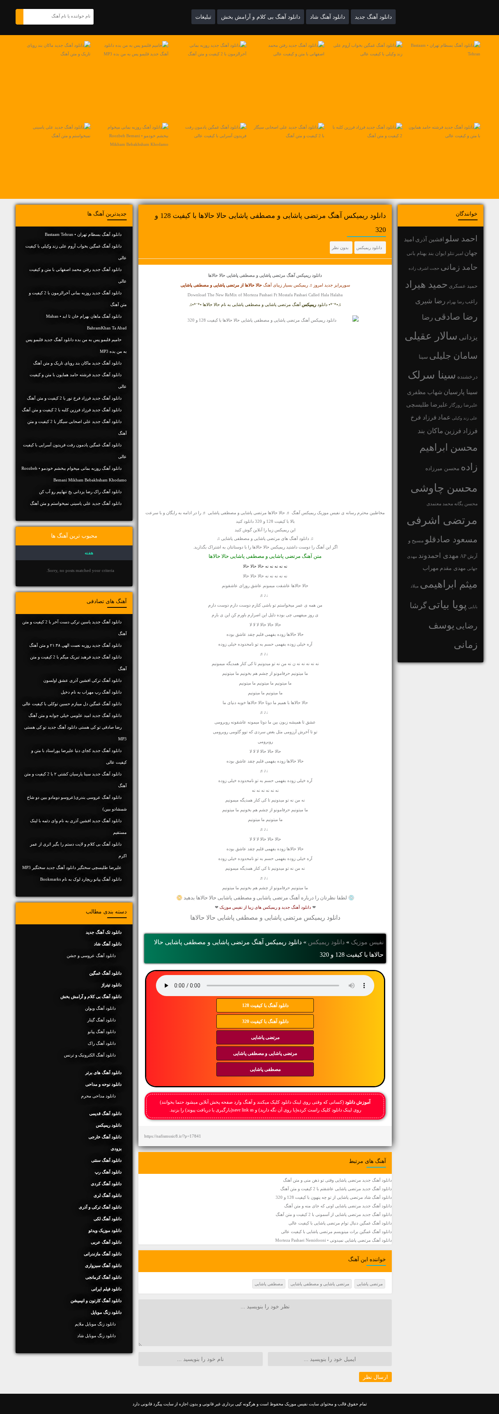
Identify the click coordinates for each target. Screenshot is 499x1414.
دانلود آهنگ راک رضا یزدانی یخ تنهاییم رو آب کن (80, 491)
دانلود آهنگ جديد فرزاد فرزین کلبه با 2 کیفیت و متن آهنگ (72, 409)
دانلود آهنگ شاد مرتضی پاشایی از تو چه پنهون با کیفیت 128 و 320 (334, 1197)
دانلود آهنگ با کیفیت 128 (265, 1005)
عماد (444, 417)
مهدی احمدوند (438, 555)
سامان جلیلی (453, 356)
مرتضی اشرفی (442, 520)
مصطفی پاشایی (265, 1069)
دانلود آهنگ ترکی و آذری (100, 1207)
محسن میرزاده (442, 468)
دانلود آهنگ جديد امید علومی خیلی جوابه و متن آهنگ (75, 715)
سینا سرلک (432, 375)
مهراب (431, 568)
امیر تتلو (455, 253)
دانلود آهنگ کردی (106, 1183)
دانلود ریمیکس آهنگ (304, 275)
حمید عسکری (463, 286)
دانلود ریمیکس (369, 247)
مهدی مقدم (453, 568)
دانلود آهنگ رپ (108, 1172)
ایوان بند (437, 253)
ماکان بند (430, 431)
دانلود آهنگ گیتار (101, 1020)
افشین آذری (429, 239)
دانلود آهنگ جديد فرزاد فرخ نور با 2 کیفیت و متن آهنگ (74, 398)
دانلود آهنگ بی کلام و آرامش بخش (260, 17)
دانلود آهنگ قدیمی (105, 1113)
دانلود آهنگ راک (102, 1043)
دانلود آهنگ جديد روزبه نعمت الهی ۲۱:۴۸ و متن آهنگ (75, 645)
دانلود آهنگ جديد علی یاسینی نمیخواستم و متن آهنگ (76, 503)
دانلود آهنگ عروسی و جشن (91, 955)
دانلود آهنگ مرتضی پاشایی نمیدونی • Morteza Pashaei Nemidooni (333, 1240)
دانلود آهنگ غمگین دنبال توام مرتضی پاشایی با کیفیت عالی (340, 1223)
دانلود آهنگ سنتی (106, 1160)
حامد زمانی (459, 267)
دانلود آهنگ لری (108, 1195)
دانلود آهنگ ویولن (100, 1008)
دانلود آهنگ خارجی (105, 1136)
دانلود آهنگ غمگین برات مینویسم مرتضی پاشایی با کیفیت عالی (336, 1231)
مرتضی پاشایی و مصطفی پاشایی (265, 1053)
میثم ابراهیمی (449, 584)
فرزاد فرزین (461, 431)
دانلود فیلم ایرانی (106, 1289)
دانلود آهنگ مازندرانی (103, 1253)
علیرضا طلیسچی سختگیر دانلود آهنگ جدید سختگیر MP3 (72, 867)
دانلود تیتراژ (111, 984)
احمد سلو (461, 238)
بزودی (116, 1148)
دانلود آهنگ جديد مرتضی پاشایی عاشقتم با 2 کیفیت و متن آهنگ (336, 1188)
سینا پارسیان (461, 392)
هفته (89, 553)
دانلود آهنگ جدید (373, 17)
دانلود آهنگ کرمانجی (103, 1277)
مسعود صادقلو (451, 539)
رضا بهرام (455, 301)
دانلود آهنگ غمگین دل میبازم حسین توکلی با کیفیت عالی (72, 703)
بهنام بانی (417, 253)
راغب (471, 301)
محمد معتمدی (439, 503)
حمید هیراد (426, 284)
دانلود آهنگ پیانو (102, 1031)
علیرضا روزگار (463, 405)
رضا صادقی (456, 317)
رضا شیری (430, 301)
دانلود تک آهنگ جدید (104, 932)
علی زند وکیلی (465, 418)
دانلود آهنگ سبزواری (103, 1265)
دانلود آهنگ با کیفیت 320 (265, 1021)
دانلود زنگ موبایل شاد (96, 1335)
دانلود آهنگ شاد (327, 17)
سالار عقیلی (431, 336)
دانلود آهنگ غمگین (105, 973)
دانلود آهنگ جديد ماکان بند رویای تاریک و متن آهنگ (77, 363)
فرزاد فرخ (424, 417)
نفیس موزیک (367, 942)
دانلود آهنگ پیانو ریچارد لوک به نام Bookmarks (81, 879)
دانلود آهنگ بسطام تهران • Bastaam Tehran (83, 234)
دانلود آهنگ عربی (106, 1242)
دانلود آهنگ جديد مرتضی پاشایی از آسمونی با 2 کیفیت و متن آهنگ (334, 1214)
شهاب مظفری (424, 392)
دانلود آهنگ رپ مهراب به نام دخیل (91, 692)
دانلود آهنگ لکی (108, 1218)
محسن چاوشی (444, 488)
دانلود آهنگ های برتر (103, 1072)
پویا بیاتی (447, 605)
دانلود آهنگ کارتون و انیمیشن (96, 1300)
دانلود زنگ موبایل (106, 1312)
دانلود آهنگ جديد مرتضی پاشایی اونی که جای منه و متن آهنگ (338, 1205)
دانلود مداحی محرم (98, 1096)
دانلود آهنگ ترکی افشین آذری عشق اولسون (82, 680)
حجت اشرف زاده (424, 268)
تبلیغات (203, 17)
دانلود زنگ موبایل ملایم (95, 1324)
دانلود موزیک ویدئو (105, 1230)
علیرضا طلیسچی (427, 404)
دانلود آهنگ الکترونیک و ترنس (90, 1055)
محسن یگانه (466, 503)
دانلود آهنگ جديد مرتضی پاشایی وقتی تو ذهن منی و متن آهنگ (337, 1180)
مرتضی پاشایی (265, 1037)
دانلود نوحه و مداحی (103, 1084)
